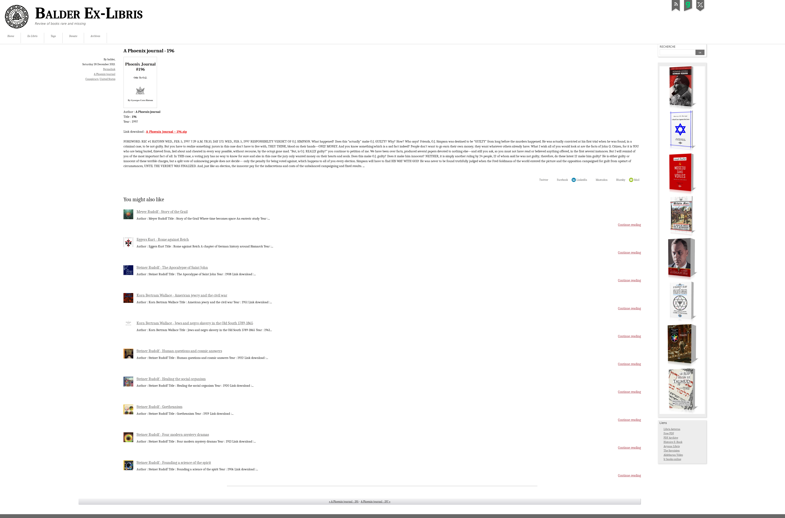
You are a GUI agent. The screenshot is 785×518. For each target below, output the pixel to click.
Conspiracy (91, 79)
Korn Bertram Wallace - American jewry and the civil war (182, 295)
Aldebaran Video (673, 455)
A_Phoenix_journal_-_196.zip (166, 132)
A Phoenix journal (104, 74)
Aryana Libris (672, 446)
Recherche (667, 46)
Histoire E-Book (673, 442)
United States (107, 79)
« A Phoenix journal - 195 (344, 501)
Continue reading (629, 225)
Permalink (109, 69)
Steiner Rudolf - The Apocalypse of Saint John (172, 267)
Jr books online (672, 459)
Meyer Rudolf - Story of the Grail (162, 211)
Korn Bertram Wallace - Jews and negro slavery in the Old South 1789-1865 (195, 323)
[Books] (682, 413)
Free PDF (669, 433)
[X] (700, 11)
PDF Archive (671, 437)
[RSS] (675, 11)
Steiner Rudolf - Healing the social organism (171, 379)
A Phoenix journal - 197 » (375, 501)
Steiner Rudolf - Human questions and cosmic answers (179, 351)
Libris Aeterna (672, 429)
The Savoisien (672, 450)
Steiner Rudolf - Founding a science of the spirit (174, 462)
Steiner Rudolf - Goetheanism (159, 407)
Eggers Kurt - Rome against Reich (163, 239)
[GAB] (688, 11)
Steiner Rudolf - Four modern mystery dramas (173, 434)
